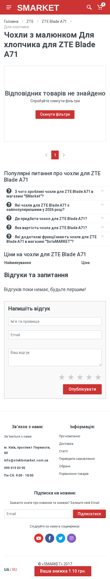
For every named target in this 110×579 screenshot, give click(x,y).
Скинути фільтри (55, 114)
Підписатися (89, 514)
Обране (64, 466)
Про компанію (69, 436)
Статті (63, 451)
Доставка (66, 444)
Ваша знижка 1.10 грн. (63, 571)
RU (14, 569)
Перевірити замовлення (77, 459)
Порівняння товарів (74, 474)
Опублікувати (82, 389)
